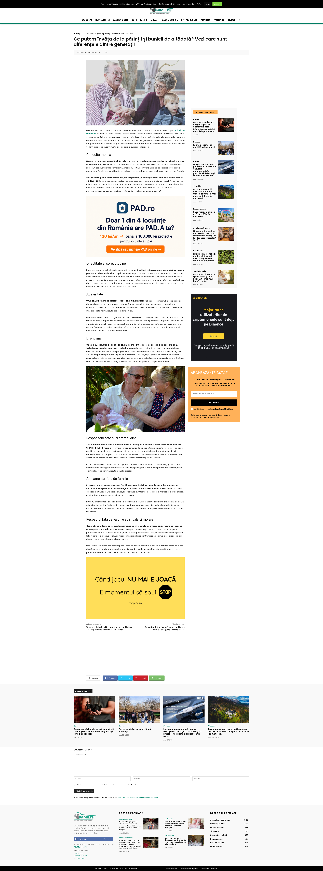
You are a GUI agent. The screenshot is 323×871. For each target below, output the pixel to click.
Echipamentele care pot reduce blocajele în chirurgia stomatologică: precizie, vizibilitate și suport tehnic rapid (205, 170)
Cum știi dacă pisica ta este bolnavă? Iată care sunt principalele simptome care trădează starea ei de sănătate (130, 844)
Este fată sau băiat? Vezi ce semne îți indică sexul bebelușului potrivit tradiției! (175, 824)
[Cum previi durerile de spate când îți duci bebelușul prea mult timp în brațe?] (226, 277)
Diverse (196, 119)
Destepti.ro (78, 853)
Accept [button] (217, 4)
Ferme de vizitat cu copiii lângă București (204, 146)
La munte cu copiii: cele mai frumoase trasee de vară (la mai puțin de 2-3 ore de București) (204, 194)
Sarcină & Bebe (199, 271)
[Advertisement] (135, 653)
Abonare (214, 402)
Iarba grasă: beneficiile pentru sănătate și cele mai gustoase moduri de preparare (205, 257)
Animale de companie (126, 837)
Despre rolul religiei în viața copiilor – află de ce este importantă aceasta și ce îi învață (109, 628)
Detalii (208, 4)
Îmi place (107, 839)
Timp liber (197, 186)
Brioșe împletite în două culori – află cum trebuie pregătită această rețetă (165, 628)
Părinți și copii (79, 34)
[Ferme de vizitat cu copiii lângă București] (226, 148)
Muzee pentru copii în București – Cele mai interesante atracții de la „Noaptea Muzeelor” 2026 (204, 236)
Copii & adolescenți (201, 228)
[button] (240, 20)
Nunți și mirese (169, 835)
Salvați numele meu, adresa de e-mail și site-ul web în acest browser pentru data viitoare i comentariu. (113, 785)
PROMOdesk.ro (80, 847)
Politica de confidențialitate (223, 409)
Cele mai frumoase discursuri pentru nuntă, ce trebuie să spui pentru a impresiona (175, 841)
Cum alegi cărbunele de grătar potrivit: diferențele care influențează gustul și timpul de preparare (204, 127)
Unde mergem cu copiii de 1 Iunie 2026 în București (205, 214)
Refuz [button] (199, 4)
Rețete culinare (199, 251)
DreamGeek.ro (80, 855)
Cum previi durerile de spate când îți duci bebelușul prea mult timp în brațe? (204, 277)
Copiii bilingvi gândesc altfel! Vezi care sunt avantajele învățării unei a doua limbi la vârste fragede (130, 826)
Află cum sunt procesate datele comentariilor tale (138, 797)
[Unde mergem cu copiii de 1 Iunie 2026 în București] (226, 215)
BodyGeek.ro (79, 858)
